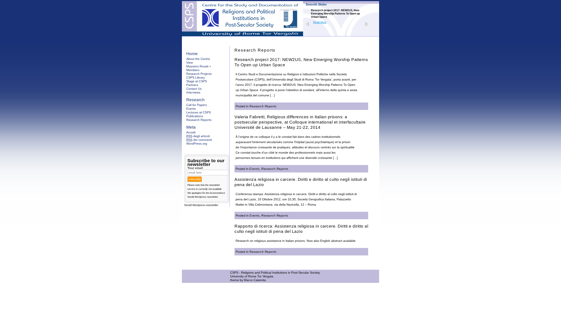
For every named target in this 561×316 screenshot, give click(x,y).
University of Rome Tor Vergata (251, 276)
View (189, 62)
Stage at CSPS (196, 81)
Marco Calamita (255, 280)
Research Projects (199, 73)
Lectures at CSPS (198, 112)
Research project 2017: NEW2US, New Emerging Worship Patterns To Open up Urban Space (335, 13)
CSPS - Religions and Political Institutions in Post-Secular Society (275, 272)
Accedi (190, 132)
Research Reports (262, 106)
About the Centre (198, 59)
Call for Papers (196, 105)
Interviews (193, 92)
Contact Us (194, 88)
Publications (194, 116)
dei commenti (199, 140)
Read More (320, 22)
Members (192, 70)
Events (254, 169)
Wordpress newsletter (206, 197)
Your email (195, 168)
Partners (192, 85)
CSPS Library (195, 77)
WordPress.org (196, 143)
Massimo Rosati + (198, 66)
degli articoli (198, 136)
